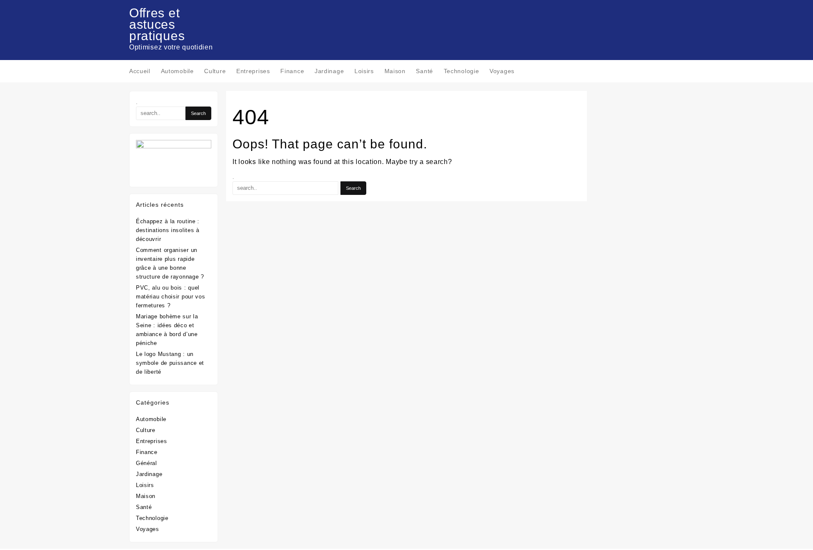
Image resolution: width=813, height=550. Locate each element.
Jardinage (149, 474)
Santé (144, 507)
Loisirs (145, 485)
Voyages (147, 529)
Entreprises (151, 441)
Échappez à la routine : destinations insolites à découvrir (167, 230)
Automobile (151, 419)
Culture (145, 430)
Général (146, 463)
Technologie (152, 518)
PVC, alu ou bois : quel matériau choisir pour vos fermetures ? (170, 297)
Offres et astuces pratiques (157, 24)
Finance (147, 452)
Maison (145, 496)
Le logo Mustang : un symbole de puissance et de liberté (170, 363)
